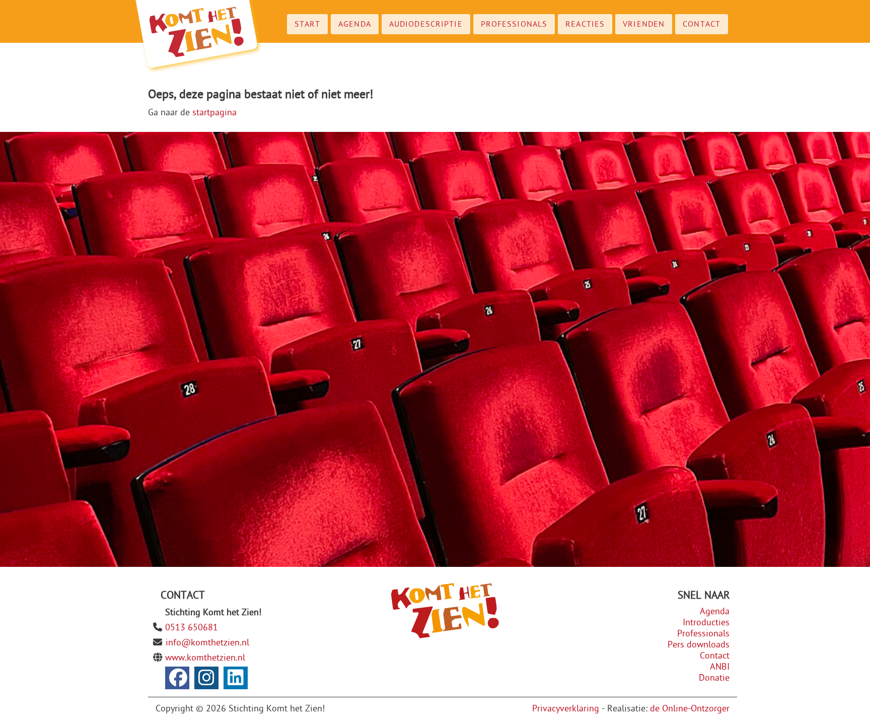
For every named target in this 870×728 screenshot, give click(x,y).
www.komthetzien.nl (205, 657)
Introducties (706, 622)
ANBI (720, 667)
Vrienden (644, 24)
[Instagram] (206, 678)
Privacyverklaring (565, 708)
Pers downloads (699, 644)
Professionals (514, 24)
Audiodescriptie (426, 24)
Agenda (354, 24)
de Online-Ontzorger (690, 708)
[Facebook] (177, 678)
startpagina (214, 112)
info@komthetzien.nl (207, 642)
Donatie (714, 678)
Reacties (585, 24)
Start (308, 24)
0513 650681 (191, 627)
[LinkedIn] (236, 678)
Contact (701, 24)
